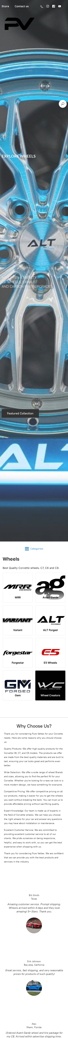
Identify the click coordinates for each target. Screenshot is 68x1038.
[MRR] (18, 583)
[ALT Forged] (50, 615)
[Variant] (18, 615)
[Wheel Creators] (50, 681)
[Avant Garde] (50, 583)
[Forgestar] (18, 648)
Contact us (22, 6)
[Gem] (18, 681)
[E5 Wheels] (50, 648)
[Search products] (63, 104)
